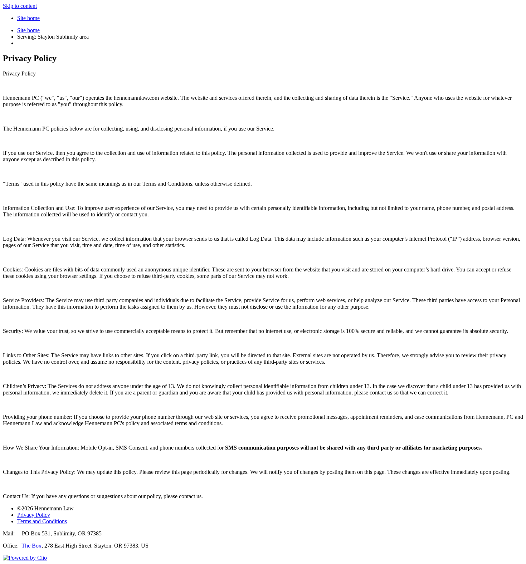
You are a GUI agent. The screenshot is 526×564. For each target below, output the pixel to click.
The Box (31, 546)
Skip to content (20, 6)
